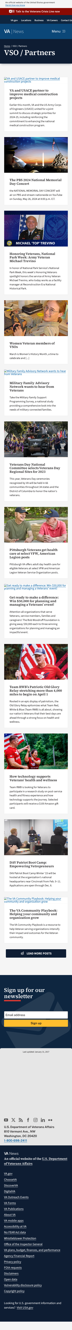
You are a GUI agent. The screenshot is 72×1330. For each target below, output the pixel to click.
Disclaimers (11, 1273)
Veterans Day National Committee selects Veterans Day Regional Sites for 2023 (35, 468)
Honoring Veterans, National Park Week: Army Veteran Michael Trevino (32, 257)
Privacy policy (12, 1262)
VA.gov (8, 1174)
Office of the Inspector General (23, 1244)
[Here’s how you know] (36, 4)
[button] (36, 11)
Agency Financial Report (19, 1256)
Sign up (36, 1023)
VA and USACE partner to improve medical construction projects (34, 94)
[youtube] (6, 1120)
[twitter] (13, 1120)
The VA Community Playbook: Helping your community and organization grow (33, 914)
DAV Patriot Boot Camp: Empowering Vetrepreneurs (32, 864)
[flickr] (50, 1120)
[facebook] (28, 1120)
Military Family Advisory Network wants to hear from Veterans (32, 386)
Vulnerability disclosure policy (23, 1285)
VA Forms (10, 1203)
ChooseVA (10, 1180)
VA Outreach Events (16, 1197)
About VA (10, 1215)
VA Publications (14, 1209)
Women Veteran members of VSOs (32, 345)
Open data (10, 1279)
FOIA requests (13, 1268)
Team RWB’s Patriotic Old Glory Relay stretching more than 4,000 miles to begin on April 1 (36, 690)
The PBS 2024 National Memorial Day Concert (36, 182)
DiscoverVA (11, 1185)
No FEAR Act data (15, 1232)
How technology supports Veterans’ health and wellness (33, 778)
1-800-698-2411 (15, 1140)
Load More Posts (39, 953)
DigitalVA (9, 1191)
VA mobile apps (14, 1221)
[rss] (21, 1120)
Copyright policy (14, 1291)
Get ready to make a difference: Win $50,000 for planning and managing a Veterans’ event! (34, 601)
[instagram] (35, 1120)
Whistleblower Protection (20, 1238)
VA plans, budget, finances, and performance (32, 1250)
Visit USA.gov (25, 1308)
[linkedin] (43, 1120)
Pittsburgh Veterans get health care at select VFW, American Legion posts (34, 553)
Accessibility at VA (15, 1226)
